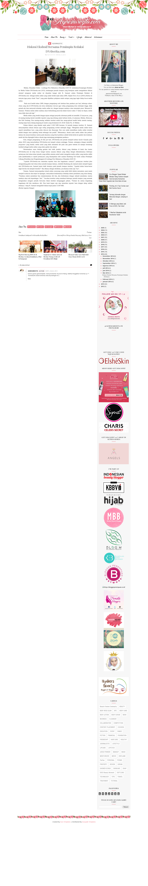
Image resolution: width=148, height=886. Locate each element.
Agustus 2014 (108, 266)
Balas (29, 278)
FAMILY (119, 731)
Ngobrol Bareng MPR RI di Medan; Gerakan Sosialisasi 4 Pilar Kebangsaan (30, 257)
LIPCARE (103, 748)
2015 (103, 252)
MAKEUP (116, 752)
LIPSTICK (111, 748)
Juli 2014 (106, 268)
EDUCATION (103, 731)
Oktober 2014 (108, 261)
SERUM (120, 764)
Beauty (62, 37)
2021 (103, 237)
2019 (103, 242)
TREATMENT (104, 781)
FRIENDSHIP (104, 740)
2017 (103, 247)
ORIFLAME (122, 756)
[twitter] (107, 138)
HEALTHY (124, 740)
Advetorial (88, 37)
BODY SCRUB (115, 715)
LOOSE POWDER (105, 752)
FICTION (102, 735)
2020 (103, 240)
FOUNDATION (122, 735)
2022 (103, 235)
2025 (103, 228)
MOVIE (114, 756)
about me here (119, 87)
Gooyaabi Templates (89, 822)
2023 (103, 232)
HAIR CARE (114, 740)
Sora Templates (65, 822)
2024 (103, 230)
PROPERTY (103, 764)
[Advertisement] (60, 855)
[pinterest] (122, 138)
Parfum (102, 760)
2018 (103, 244)
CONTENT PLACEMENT (107, 727)
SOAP (124, 768)
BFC (115, 711)
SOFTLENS (120, 773)
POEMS (119, 760)
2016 (103, 249)
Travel (70, 37)
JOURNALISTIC (105, 744)
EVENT (112, 731)
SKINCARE (116, 768)
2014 (103, 254)
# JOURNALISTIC (57, 43)
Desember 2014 (108, 256)
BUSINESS (103, 719)
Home (46, 37)
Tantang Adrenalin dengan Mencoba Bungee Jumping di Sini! (118, 197)
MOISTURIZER (104, 756)
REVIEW (112, 764)
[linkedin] (115, 138)
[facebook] (103, 138)
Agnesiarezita (33, 271)
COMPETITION (118, 723)
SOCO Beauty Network (107, 773)
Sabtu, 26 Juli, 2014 (51, 271)
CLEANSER (112, 719)
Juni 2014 (106, 270)
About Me (54, 37)
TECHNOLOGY (104, 777)
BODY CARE (123, 711)
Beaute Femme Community (108, 706)
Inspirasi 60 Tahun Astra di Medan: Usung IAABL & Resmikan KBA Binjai (53, 257)
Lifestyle (79, 37)
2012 (103, 286)
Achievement (98, 37)
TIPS (113, 777)
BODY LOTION (104, 715)
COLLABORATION (105, 723)
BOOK (124, 715)
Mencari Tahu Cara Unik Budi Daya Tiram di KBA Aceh (78, 256)
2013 (103, 284)
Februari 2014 (108, 279)
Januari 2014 (107, 282)
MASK (123, 752)
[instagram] (119, 138)
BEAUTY (122, 706)
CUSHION (121, 727)
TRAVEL (120, 777)
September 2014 (109, 263)
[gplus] (111, 138)
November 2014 (108, 258)
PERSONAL (110, 760)
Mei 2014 (106, 273)
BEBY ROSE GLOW (105, 711)
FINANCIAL (111, 735)
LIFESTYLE (116, 744)
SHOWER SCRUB (105, 768)
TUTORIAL (114, 781)
